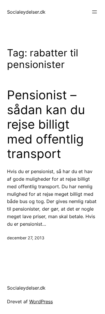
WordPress (41, 301)
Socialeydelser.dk (26, 12)
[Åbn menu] (94, 11)
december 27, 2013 (25, 237)
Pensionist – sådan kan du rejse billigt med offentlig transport (46, 124)
